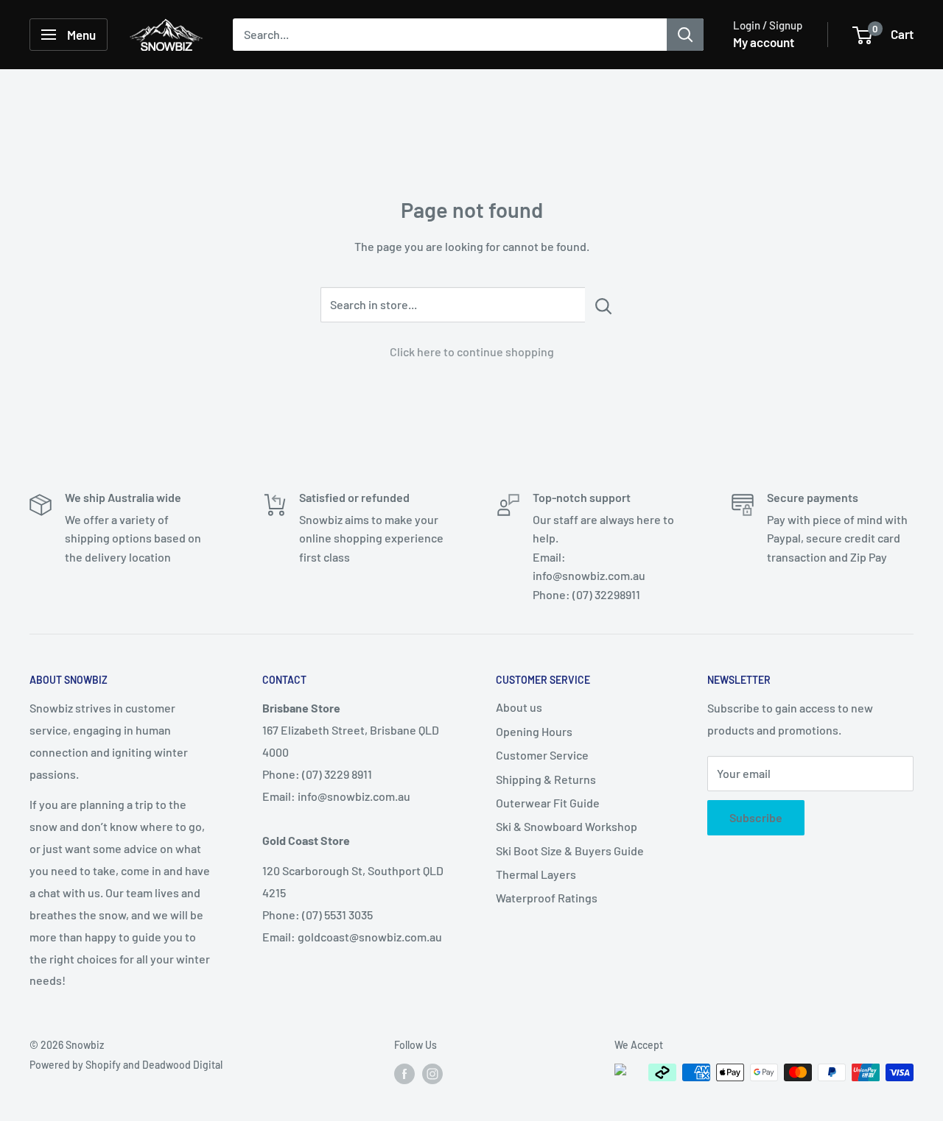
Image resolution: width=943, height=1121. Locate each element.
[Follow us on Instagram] (432, 1074)
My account (763, 42)
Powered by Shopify (75, 1064)
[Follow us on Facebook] (404, 1074)
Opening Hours (534, 731)
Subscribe (755, 817)
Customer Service (542, 755)
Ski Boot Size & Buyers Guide (570, 850)
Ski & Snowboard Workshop (566, 826)
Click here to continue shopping (472, 351)
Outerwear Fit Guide (548, 803)
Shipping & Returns (546, 779)
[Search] (685, 34)
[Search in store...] (604, 304)
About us (519, 707)
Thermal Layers (536, 874)
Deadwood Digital (182, 1064)
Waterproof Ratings (546, 898)
